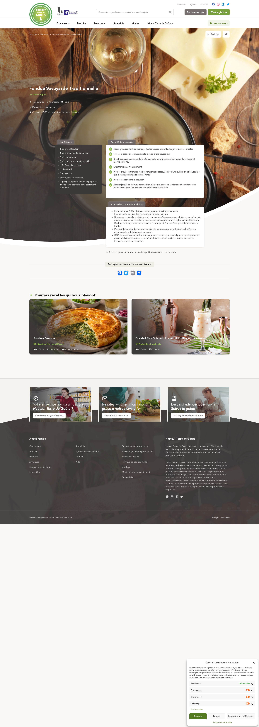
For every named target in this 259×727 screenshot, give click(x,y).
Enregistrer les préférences (240, 716)
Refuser (216, 716)
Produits (81, 23)
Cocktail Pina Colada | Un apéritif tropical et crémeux (169, 338)
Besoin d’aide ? (221, 23)
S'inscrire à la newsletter (116, 415)
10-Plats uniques (37, 94)
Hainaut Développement (39, 517)
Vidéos (135, 23)
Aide (78, 461)
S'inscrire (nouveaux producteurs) (138, 451)
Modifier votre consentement (136, 472)
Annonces (181, 4)
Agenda (193, 4)
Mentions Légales (130, 456)
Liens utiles (34, 472)
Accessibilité (128, 477)
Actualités (119, 23)
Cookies (126, 466)
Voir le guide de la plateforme (188, 415)
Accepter (198, 716)
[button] (253, 662)
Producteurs (63, 23)
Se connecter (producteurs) (135, 446)
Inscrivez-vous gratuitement (49, 415)
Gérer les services (197, 709)
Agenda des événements (87, 451)
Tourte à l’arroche (44, 338)
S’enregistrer (219, 12)
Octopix (215, 517)
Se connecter (195, 12)
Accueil (33, 34)
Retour (214, 34)
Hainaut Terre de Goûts (159, 23)
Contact (204, 4)
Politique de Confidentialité (222, 722)
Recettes (98, 23)
